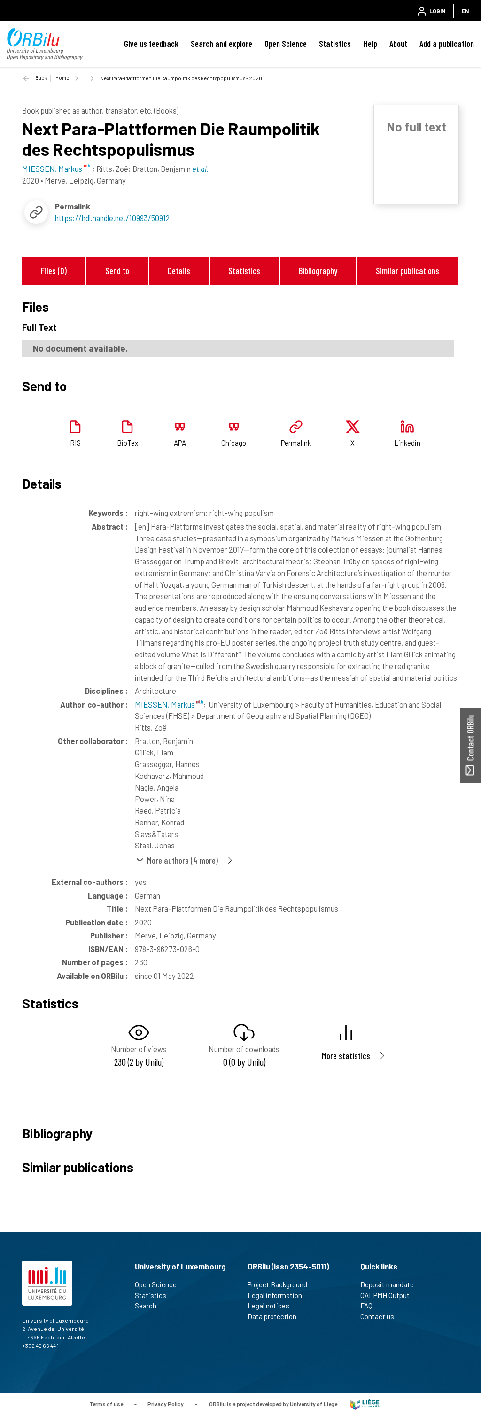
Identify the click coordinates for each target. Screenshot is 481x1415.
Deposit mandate (387, 1284)
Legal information (275, 1295)
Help (370, 43)
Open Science (285, 43)
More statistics (346, 1055)
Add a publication (446, 43)
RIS (75, 442)
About (398, 43)
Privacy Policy (165, 1403)
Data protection (272, 1316)
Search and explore (221, 43)
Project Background (277, 1284)
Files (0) (54, 270)
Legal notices (268, 1305)
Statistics (335, 43)
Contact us (377, 1316)
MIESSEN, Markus (165, 704)
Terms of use (106, 1403)
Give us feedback (151, 43)
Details (179, 270)
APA (180, 442)
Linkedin (407, 442)
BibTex (127, 442)
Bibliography (318, 270)
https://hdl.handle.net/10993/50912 (112, 218)
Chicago (233, 442)
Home (62, 78)
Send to (117, 270)
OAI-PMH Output (385, 1295)
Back (41, 78)
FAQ (366, 1305)
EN (465, 11)
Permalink (296, 442)
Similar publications (407, 270)
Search (145, 1305)
